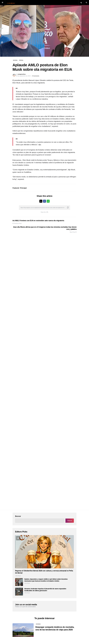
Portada (21, 60)
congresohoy (22, 74)
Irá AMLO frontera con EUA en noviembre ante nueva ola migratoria (38, 220)
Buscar (18, 516)
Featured (16, 188)
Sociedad (38, 624)
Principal (23, 188)
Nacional (15, 60)
